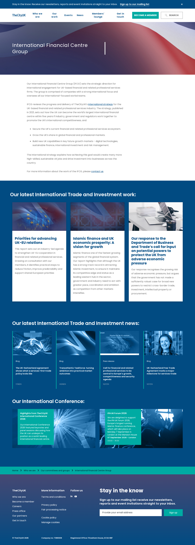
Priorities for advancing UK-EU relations (36, 241)
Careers (16, 506)
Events (68, 15)
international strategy (100, 104)
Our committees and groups (55, 470)
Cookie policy (48, 517)
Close (182, 4)
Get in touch (120, 15)
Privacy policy (49, 505)
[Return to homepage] (19, 15)
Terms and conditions (53, 497)
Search (174, 15)
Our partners (19, 515)
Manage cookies (50, 522)
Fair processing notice (53, 509)
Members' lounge (98, 15)
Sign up (173, 512)
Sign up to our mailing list (134, 4)
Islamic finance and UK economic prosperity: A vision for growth (93, 243)
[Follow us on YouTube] (76, 496)
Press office (18, 511)
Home (15, 470)
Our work (54, 15)
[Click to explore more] (32, 360)
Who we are (37, 15)
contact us (97, 171)
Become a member (145, 15)
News (80, 15)
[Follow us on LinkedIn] (71, 496)
